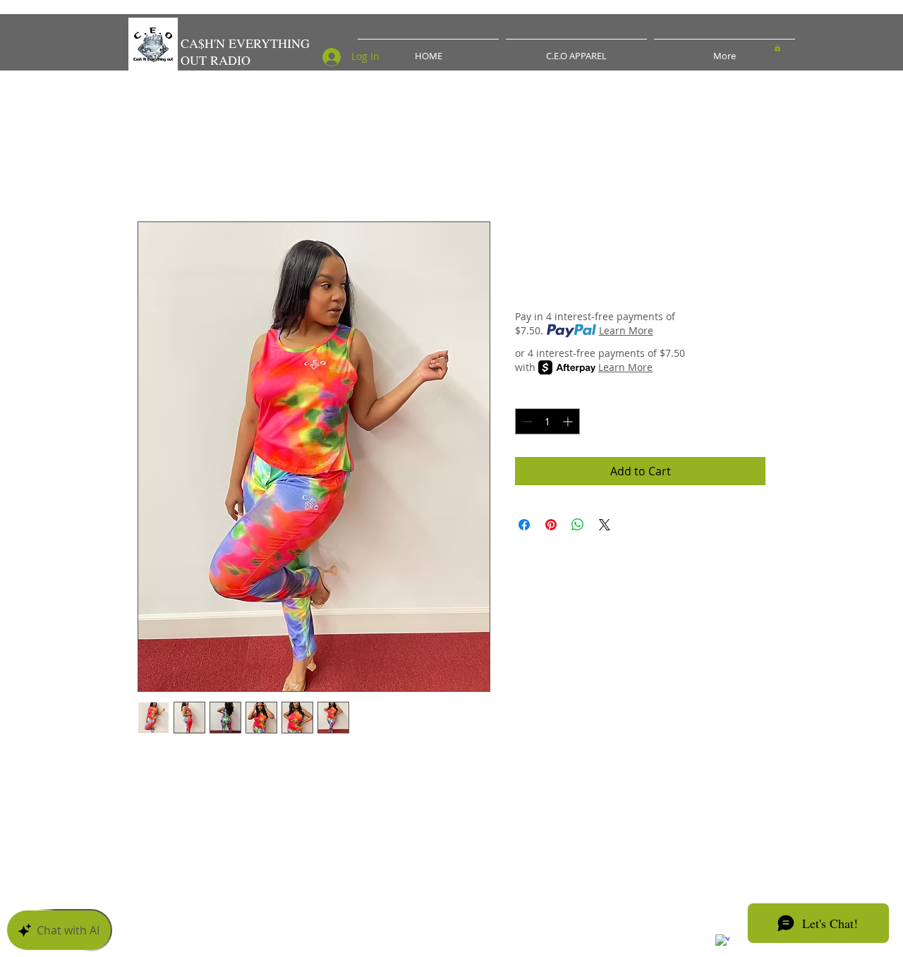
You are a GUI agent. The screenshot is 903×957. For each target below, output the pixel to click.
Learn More (626, 330)
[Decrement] (526, 421)
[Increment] (569, 421)
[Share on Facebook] (524, 524)
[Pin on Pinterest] (551, 524)
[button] (777, 47)
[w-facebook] (722, 941)
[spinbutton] (547, 421)
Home (154, 170)
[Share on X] (604, 524)
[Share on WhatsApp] (577, 524)
